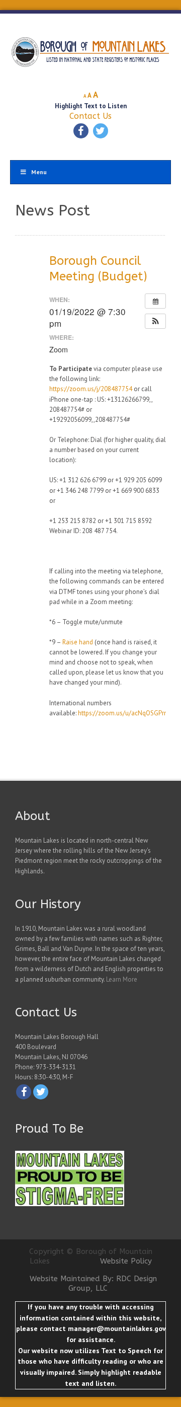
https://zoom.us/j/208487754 (90, 389)
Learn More (121, 979)
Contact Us (90, 116)
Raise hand (77, 642)
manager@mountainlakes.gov (116, 1328)
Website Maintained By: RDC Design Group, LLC (93, 1283)
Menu (39, 172)
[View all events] (155, 301)
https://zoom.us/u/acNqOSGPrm (123, 713)
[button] (155, 321)
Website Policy (126, 1261)
